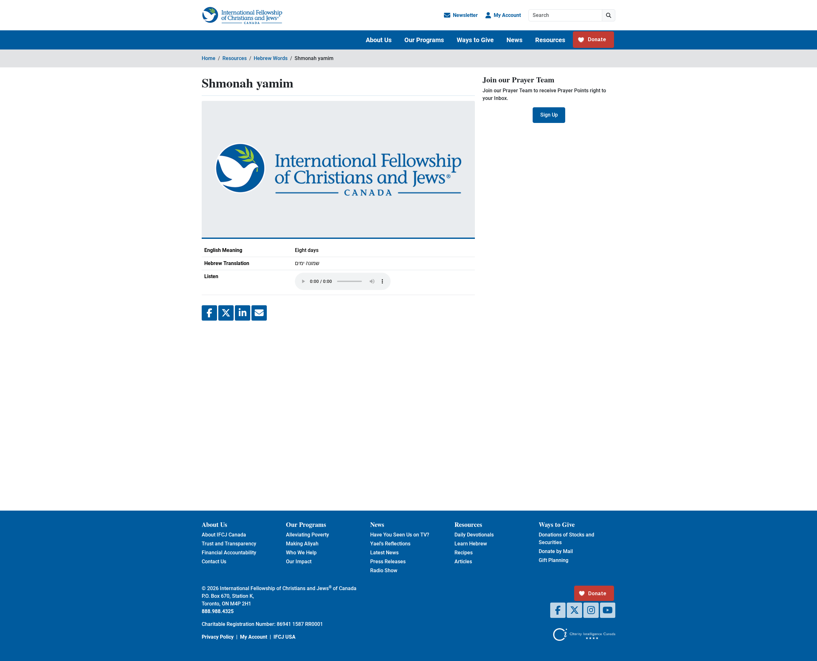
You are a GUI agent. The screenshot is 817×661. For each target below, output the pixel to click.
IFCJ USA (285, 637)
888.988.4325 (218, 611)
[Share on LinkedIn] (242, 313)
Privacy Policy (218, 637)
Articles (463, 561)
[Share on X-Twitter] (226, 313)
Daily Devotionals (474, 535)
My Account (507, 15)
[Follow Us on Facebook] (558, 610)
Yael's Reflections (390, 544)
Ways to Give (475, 40)
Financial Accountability (229, 553)
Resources (550, 40)
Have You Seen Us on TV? (399, 535)
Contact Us (214, 561)
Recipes (463, 553)
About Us (379, 40)
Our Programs (424, 40)
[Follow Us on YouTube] (607, 610)
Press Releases (388, 561)
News (514, 40)
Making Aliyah (302, 544)
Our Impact (298, 561)
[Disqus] (338, 410)
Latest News (384, 553)
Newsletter (465, 15)
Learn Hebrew (470, 544)
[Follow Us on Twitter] (574, 610)
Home (208, 58)
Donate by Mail (556, 551)
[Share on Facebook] (209, 313)
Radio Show (383, 570)
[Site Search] (608, 15)
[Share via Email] (259, 313)
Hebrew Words (271, 58)
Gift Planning (553, 560)
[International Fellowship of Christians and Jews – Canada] (242, 15)
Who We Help (301, 553)
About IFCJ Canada (224, 535)
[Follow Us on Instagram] (591, 610)
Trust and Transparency (229, 544)
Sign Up (549, 115)
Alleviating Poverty (307, 535)
